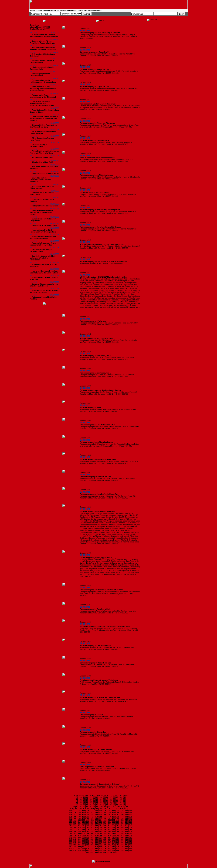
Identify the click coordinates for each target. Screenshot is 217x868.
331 (130, 835)
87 (111, 805)
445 (104, 850)
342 (113, 837)
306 (87, 833)
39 (101, 799)
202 (92, 820)
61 (124, 801)
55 (104, 801)
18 (80, 797)
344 (122, 837)
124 (79, 810)
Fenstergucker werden (56, 10)
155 (83, 814)
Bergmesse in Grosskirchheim (44, 225)
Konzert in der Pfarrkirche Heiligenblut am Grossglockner (43, 231)
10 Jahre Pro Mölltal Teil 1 (42, 162)
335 (83, 837)
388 (117, 843)
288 (74, 831)
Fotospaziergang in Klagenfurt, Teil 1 (95, 86)
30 (121, 797)
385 (104, 843)
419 (122, 847)
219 (100, 822)
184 (79, 818)
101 (105, 807)
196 (130, 818)
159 (100, 814)
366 (87, 841)
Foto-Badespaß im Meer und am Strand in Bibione (44, 111)
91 (124, 805)
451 (130, 850)
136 (130, 810)
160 (104, 814)
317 (70, 835)
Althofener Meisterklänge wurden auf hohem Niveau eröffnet (41, 212)
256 (130, 826)
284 (122, 830)
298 (117, 831)
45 (121, 799)
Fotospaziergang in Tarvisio (91, 715)
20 (87, 797)
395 (83, 845)
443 (96, 850)
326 (109, 835)
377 (70, 843)
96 (87, 807)
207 (113, 820)
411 (87, 847)
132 (113, 810)
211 (130, 820)
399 (100, 845)
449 (122, 850)
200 (83, 820)
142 (92, 812)
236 (109, 824)
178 (117, 816)
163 (117, 814)
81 (91, 805)
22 (94, 797)
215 (83, 822)
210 (126, 820)
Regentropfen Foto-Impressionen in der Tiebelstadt (43, 96)
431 (109, 849)
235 (104, 824)
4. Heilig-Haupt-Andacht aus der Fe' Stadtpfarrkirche (102, 244)
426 (87, 849)
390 (126, 843)
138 (74, 812)
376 (130, 841)
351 (87, 839)
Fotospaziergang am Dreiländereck (94, 140)
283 (117, 830)
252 (113, 826)
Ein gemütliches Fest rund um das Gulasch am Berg (43, 126)
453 (92, 852)
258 (74, 828)
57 (111, 801)
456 (104, 852)
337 (92, 837)
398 (96, 845)
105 (122, 807)
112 (92, 809)
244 (79, 826)
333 (74, 837)
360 (126, 839)
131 (109, 810)
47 (77, 801)
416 (109, 847)
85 (104, 805)
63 (80, 803)
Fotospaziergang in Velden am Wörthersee (97, 123)
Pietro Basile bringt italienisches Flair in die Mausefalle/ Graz (44, 152)
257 (70, 828)
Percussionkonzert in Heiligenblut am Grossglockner (43, 81)
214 (79, 822)
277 (92, 830)
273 (74, 830)
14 (120, 795)
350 (83, 839)
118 (117, 809)
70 (104, 803)
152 (70, 814)
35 (87, 799)
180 (126, 816)
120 (125, 809)
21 (91, 797)
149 (122, 812)
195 (126, 818)
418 (117, 847)
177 (113, 816)
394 (79, 845)
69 (101, 803)
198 (75, 820)
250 (104, 826)
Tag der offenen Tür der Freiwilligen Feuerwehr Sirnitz (42, 42)
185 (83, 818)
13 (117, 795)
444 (100, 850)
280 (104, 830)
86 (107, 805)
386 (109, 843)
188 (96, 818)
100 (101, 807)
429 (100, 849)
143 (96, 812)
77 (77, 805)
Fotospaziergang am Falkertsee (93, 321)
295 (104, 831)
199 (79, 820)
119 (121, 809)
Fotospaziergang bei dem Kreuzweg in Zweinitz (100, 33)
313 (117, 833)
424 (79, 849)
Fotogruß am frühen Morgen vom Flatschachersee (43, 237)
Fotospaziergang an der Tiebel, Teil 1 (95, 373)
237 (113, 824)
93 (77, 807)
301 (130, 831)
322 (92, 835)
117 (113, 809)
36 (91, 799)
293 (96, 831)
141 (87, 812)
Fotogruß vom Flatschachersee (45, 206)
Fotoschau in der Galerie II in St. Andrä (96, 557)
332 (70, 837)
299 (122, 831)
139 (79, 812)
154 (79, 814)
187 (92, 818)
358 (117, 839)
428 (96, 849)
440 (83, 850)
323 (96, 835)
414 (100, 847)
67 (94, 803)
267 (113, 828)
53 (97, 801)
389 (122, 843)
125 (83, 810)
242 (70, 826)
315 (126, 833)
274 (79, 830)
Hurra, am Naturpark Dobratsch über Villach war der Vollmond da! (44, 272)
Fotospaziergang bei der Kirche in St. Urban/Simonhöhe (103, 261)
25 (104, 797)
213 (74, 822)
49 (84, 801)
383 (96, 843)
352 (92, 839)
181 (130, 816)
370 (104, 841)
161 (109, 814)
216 (87, 822)
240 (126, 824)
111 (88, 809)
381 (87, 843)
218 (96, 822)
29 (117, 797)
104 (118, 807)
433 (117, 849)
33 (80, 799)
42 (111, 799)
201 (87, 820)
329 (122, 835)
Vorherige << (79, 795)
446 (109, 850)
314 (122, 833)
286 (130, 830)
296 (109, 831)
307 (92, 833)
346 (130, 837)
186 (87, 818)
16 (127, 795)
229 (79, 824)
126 (87, 810)
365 (83, 841)
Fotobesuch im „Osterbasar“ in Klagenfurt (97, 104)
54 (101, 801)
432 (113, 849)
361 (130, 839)
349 (79, 839)
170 (83, 816)
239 (122, 824)
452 (87, 852)
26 (107, 797)
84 (101, 805)
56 (107, 801)
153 (74, 814)
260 (83, 828)
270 (126, 828)
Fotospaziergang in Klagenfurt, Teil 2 (95, 69)
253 (117, 826)
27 (111, 797)
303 (75, 833)
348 (74, 839)
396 (87, 845)
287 (70, 831)
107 (71, 809)
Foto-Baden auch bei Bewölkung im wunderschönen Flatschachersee (43, 88)
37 (94, 799)
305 (83, 833)
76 (124, 803)
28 (114, 797)
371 (109, 841)
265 (104, 828)
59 (117, 801)
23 (97, 797)
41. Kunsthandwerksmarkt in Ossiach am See (43, 132)
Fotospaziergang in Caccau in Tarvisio (96, 749)
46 (124, 799)
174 (100, 816)
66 (91, 803)
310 (105, 833)
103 (113, 807)
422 (70, 849)
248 (96, 826)
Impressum (97, 10)
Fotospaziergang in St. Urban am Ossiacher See (100, 697)
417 (113, 847)
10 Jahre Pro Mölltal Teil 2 (42, 157)
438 (74, 850)
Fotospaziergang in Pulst (90, 407)
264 (100, 828)
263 (96, 828)
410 (83, 847)
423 (74, 849)
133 (117, 810)
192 (113, 818)
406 (130, 845)
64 (84, 803)
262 (92, 828)
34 (84, 799)
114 (100, 809)
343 (117, 837)
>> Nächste (111, 852)
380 (83, 843)
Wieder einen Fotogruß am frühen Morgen (42, 187)
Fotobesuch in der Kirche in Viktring (95, 192)
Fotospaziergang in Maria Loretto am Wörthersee (100, 227)
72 (111, 803)
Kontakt (87, 10)
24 (101, 797)
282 (113, 830)
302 (70, 833)
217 (92, 822)
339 (100, 837)
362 (70, 841)
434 (122, 849)
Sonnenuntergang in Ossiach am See (95, 477)
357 (113, 839)
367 (92, 841)
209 (122, 820)
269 (122, 828)
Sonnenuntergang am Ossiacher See (95, 52)
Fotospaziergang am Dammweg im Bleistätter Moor (101, 590)
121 (129, 809)
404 (122, 845)
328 (117, 835)
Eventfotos (41, 10)
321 (87, 835)
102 (109, 807)
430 (104, 849)
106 (126, 807)
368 (96, 841)
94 (80, 807)
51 (91, 801)
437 (70, 850)
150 (126, 812)
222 (113, 822)
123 (74, 810)
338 (96, 837)
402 (113, 845)
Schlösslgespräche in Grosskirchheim (40, 75)
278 (96, 830)
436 (130, 849)
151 (130, 812)
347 (70, 839)
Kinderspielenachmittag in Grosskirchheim (42, 68)
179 (122, 816)
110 (84, 809)
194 (122, 818)
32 (77, 799)
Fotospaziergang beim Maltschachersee (96, 175)
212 (70, 822)
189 (100, 818)
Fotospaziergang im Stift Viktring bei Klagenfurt (100, 210)
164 (122, 814)
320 (83, 835)
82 (94, 805)
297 (113, 831)
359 (122, 839)
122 (70, 810)
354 (100, 839)
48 (80, 801)
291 (87, 831)
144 (100, 812)
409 (79, 847)
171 (87, 816)
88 (114, 805)
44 (117, 799)
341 (109, 837)
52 (94, 801)
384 (100, 843)
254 (122, 826)
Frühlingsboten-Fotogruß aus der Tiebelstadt (99, 680)
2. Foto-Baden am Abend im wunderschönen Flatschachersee (44, 35)
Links (80, 10)
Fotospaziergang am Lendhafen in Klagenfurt (99, 494)
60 (121, 801)
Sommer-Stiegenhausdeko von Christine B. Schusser (44, 285)
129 (100, 810)
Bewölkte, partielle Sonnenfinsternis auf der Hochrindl (40, 180)
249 (100, 826)
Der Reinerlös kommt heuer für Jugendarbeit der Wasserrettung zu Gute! (44, 118)
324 (100, 835)
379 (79, 843)
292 (92, 831)
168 (74, 816)
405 (126, 845)
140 (83, 812)
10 (107, 795)
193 (117, 818)
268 (117, 828)
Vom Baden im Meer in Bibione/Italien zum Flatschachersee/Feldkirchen (42, 103)
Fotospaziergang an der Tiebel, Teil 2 (95, 356)
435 (126, 849)
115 (104, 809)
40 (104, 799)
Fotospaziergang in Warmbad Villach (95, 609)
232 (92, 824)
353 (96, 839)
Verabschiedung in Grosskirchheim (38, 145)
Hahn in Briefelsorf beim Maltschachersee (97, 158)
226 (130, 822)
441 (87, 850)
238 (117, 824)
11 (110, 795)
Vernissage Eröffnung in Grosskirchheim (41, 250)
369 (100, 841)
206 (109, 820)
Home (32, 10)
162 (113, 814)
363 (74, 841)
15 (124, 795)
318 (74, 835)
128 (96, 810)
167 (70, 816)
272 (70, 830)
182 (70, 818)
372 (113, 841)
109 (80, 809)
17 (77, 797)
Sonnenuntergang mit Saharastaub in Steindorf (99, 784)
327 (113, 835)
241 (130, 824)
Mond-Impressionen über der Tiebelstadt (97, 767)
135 (126, 810)
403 (117, 845)
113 (96, 809)
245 (83, 826)
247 (92, 826)
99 (97, 807)
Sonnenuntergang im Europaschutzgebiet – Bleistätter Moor (105, 626)
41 (107, 799)
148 (117, 812)
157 (92, 814)
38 (97, 799)
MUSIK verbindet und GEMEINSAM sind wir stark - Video (103, 277)
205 (105, 820)
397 (92, 845)
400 (104, 845)
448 (117, 850)
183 (74, 818)
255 (126, 826)
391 (130, 843)
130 (104, 810)
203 (96, 820)
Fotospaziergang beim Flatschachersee (96, 442)
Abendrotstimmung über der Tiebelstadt (97, 338)
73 (114, 803)
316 (130, 833)
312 (113, 833)
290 (83, 831)
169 (79, 816)
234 (100, 824)
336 (87, 837)
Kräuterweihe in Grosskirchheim (45, 173)
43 (114, 799)
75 (121, 803)
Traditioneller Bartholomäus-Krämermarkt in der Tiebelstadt (43, 48)
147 (113, 812)
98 (94, 807)
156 (87, 814)
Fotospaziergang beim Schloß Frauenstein (97, 511)
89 (117, 805)
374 (122, 841)
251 (109, 826)
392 (70, 845)
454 (96, 852)
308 (96, 833)
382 (92, 843)
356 (109, 839)
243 (74, 826)
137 (70, 812)
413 (96, 847)
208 (117, 820)
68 (97, 803)
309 (100, 833)
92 (74, 807)
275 (83, 830)
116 (109, 809)
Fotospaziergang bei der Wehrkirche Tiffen (97, 425)
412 (92, 847)
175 (104, 816)
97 (91, 807)
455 (100, 852)
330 (126, 835)
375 (126, 841)
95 (84, 807)
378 (74, 843)
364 (79, 841)
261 (87, 828)
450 (126, 850)
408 (75, 847)
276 (87, 830)
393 (74, 845)
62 (77, 803)
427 (92, 849)
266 (109, 828)
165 (126, 814)
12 (114, 795)
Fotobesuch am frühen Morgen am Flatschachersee (44, 291)
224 (122, 822)
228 (74, 824)
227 (70, 824)
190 (104, 818)
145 (104, 812)
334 (79, 837)
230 (83, 824)
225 (126, 822)
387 (113, 843)
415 (104, 847)
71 (107, 803)
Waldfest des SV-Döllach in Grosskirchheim (42, 62)
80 (87, 805)
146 (109, 812)
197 (70, 820)
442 (92, 850)
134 (122, 810)
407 (70, 847)
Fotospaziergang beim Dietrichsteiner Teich (98, 459)
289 (79, 831)
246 (87, 826)
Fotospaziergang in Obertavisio (93, 732)
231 (87, 824)
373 (117, 841)
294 (100, 831)
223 (117, 822)
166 (130, 814)
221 (109, 822)
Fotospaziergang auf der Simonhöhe (95, 645)
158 (96, 814)
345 (126, 837)
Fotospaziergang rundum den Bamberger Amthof (100, 390)
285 (126, 830)
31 (124, 797)
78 (80, 805)
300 (126, 831)
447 (113, 850)
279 (100, 830)
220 (104, 822)
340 (104, 837)
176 (109, 816)
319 (79, 835)
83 (97, 805)
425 (83, 849)
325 (104, 835)
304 (79, 833)
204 (100, 820)
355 (104, 839)
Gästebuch (72, 10)
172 (92, 816)
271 (130, 828)
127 (92, 810)
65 (87, 803)
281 (109, 830)
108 (75, 809)
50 (87, 801)
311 (109, 833)
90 (121, 805)
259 (79, 828)
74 (117, 803)
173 (96, 816)
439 (79, 850)
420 (126, 847)
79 (84, 805)
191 (109, 818)
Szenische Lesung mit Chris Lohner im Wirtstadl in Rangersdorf (42, 258)
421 (130, 847)
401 (109, 845)
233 (96, 824)
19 (84, 797)
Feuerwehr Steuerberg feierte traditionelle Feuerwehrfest (43, 244)
